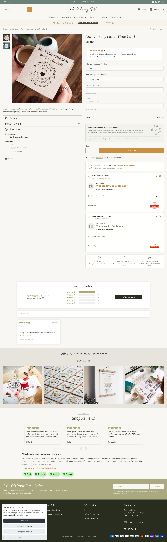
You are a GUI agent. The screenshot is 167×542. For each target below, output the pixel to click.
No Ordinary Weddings (53, 514)
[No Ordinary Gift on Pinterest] (156, 2)
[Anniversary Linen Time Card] (47, 68)
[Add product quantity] (96, 150)
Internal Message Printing (97, 64)
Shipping (99, 157)
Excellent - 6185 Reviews (88, 23)
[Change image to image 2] (6, 45)
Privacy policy (8, 538)
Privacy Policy (80, 536)
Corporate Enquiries (52, 510)
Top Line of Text (93, 85)
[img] (24, 322)
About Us (87, 510)
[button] (124, 54)
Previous (153, 29)
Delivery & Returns (91, 518)
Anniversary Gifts (16, 29)
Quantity (88, 146)
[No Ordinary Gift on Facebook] (153, 2)
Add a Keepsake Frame (96, 75)
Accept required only (24, 526)
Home (5, 29)
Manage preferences (24, 532)
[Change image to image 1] (6, 37)
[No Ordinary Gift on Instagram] (159, 2)
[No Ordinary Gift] (83, 9)
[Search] (29, 9)
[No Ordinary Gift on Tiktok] (162, 2)
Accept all (24, 521)
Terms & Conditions (21, 538)
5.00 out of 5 (44, 296)
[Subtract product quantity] (88, 150)
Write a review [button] (129, 297)
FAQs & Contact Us (91, 514)
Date (88, 98)
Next (160, 29)
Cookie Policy (91, 536)
